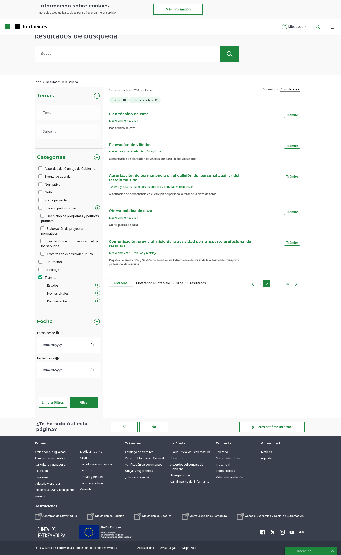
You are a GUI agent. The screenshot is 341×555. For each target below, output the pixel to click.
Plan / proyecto (55, 200)
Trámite (50, 277)
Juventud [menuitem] (40, 496)
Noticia (49, 192)
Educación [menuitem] (41, 471)
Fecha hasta (46, 358)
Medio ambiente (119, 120)
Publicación (53, 262)
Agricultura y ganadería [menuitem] (50, 464)
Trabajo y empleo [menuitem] (92, 477)
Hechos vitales (57, 293)
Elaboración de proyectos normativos (62, 231)
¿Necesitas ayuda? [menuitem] (137, 477)
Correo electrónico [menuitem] (228, 458)
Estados (52, 285)
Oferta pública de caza (130, 211)
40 (289, 284)
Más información (178, 9)
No (154, 427)
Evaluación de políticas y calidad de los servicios (69, 243)
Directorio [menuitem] (177, 458)
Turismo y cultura (120, 187)
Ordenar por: (271, 89)
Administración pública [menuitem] (50, 458)
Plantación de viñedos (130, 145)
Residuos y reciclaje (144, 253)
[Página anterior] (253, 283)
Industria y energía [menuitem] (47, 483)
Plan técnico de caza (129, 114)
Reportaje (51, 270)
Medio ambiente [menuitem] (91, 451)
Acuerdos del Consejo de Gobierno (69, 168)
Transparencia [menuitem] (180, 475)
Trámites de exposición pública (69, 254)
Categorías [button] (51, 157)
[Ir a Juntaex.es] (18, 26)
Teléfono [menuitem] (222, 452)
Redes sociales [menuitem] (225, 471)
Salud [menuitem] (83, 458)
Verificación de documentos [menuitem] (143, 464)
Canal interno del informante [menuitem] (189, 481)
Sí (124, 427)
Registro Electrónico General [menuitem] (144, 458)
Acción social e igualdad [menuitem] (50, 452)
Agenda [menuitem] (266, 458)
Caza (135, 120)
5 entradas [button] (122, 284)
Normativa (52, 184)
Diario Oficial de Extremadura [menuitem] (190, 452)
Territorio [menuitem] (86, 470)
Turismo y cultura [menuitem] (91, 483)
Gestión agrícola (150, 151)
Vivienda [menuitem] (85, 489)
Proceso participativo (60, 208)
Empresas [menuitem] (41, 477)
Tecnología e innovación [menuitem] (96, 464)
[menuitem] (56, 516)
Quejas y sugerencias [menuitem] (139, 471)
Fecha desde (46, 333)
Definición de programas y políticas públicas (70, 218)
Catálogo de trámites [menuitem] (139, 452)
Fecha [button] (45, 321)
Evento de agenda (57, 176)
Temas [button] (45, 95)
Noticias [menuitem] (266, 452)
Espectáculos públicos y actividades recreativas (163, 187)
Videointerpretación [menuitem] (229, 477)
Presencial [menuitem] (223, 464)
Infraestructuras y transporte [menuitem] (54, 490)
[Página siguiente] (296, 283)
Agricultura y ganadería (123, 151)
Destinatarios (57, 301)
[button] (294, 26)
